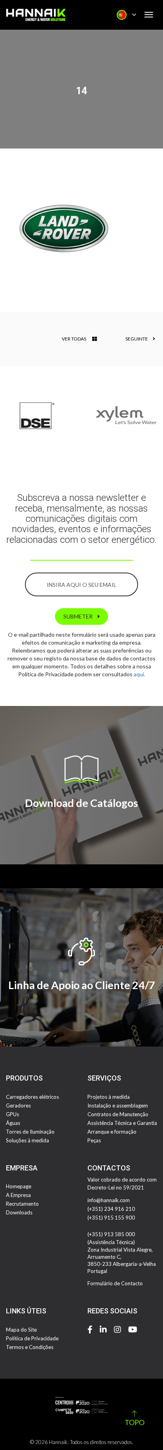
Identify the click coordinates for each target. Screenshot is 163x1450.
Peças (94, 1140)
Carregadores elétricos (32, 1097)
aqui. (139, 674)
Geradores (18, 1105)
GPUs (12, 1114)
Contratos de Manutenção (117, 1114)
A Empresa (18, 1195)
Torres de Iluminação (30, 1131)
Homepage (18, 1186)
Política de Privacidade (32, 1338)
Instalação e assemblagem (117, 1105)
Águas (13, 1123)
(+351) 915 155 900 (111, 1217)
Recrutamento (22, 1204)
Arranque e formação (111, 1131)
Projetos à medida (108, 1097)
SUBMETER (78, 616)
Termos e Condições (29, 1347)
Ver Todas (74, 339)
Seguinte (137, 339)
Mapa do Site (21, 1329)
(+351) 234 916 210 (111, 1209)
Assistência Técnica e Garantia (122, 1123)
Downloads (19, 1212)
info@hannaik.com (108, 1200)
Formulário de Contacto (115, 1283)
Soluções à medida (27, 1140)
